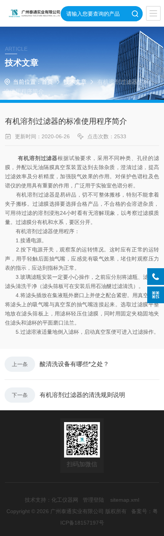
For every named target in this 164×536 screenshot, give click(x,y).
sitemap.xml (124, 500)
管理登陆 (93, 500)
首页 (47, 81)
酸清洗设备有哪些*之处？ (74, 364)
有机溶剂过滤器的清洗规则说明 (82, 395)
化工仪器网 (64, 500)
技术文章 (75, 81)
